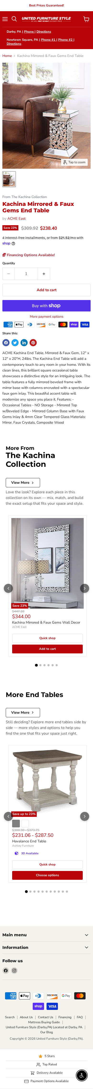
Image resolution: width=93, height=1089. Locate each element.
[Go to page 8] (55, 892)
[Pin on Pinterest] (33, 342)
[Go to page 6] (57, 665)
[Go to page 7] (51, 892)
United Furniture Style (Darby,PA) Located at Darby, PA (44, 1027)
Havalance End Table (29, 841)
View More (20, 482)
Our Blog (46, 1032)
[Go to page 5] (53, 665)
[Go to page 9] (59, 892)
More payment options (46, 317)
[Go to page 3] (44, 665)
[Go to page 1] (36, 665)
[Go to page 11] (67, 892)
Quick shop (47, 638)
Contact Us (45, 1017)
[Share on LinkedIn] (24, 342)
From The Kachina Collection (24, 197)
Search (10, 1017)
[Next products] (84, 588)
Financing (65, 1017)
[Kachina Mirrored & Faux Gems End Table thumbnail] (9, 179)
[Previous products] (8, 588)
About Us (26, 1017)
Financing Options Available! (30, 255)
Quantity (8, 263)
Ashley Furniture (23, 846)
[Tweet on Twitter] (15, 342)
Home (7, 56)
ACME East (16, 218)
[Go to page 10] (63, 892)
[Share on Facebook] (6, 342)
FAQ (80, 1017)
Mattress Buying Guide (44, 1022)
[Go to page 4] (48, 665)
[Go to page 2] (40, 665)
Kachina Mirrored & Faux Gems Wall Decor (46, 622)
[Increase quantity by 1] (44, 274)
